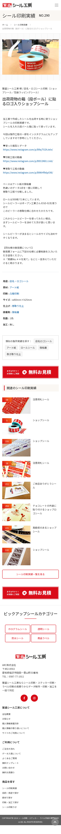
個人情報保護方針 (10, 723)
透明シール (43, 629)
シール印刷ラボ (9, 807)
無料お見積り (8, 772)
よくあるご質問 (9, 758)
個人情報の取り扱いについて (15, 728)
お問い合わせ (8, 767)
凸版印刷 (14, 293)
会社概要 (6, 714)
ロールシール (28, 347)
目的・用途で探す (10, 792)
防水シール (18, 638)
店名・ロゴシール (19, 281)
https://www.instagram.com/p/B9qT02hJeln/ (28, 149)
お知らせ (6, 718)
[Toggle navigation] (56, 5)
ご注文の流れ (8, 748)
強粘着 (15, 312)
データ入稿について (11, 753)
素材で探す (7, 797)
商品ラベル (43, 638)
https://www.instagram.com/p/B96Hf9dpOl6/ (28, 172)
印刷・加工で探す (10, 802)
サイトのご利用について (13, 732)
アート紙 (14, 287)
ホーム (5, 24)
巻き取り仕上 (14, 354)
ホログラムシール (17, 629)
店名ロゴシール (43, 341)
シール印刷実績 (20, 24)
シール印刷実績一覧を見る (30, 574)
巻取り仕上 (18, 306)
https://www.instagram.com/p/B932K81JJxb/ (28, 161)
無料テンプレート (10, 762)
